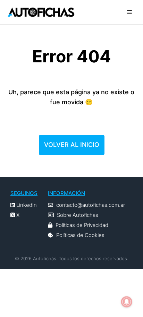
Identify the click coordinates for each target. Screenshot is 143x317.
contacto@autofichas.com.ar (90, 205)
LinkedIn (26, 205)
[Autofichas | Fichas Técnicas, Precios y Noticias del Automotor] (41, 12)
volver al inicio (71, 144)
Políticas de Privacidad (82, 225)
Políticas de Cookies (80, 235)
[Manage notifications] (126, 301)
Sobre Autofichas (77, 215)
